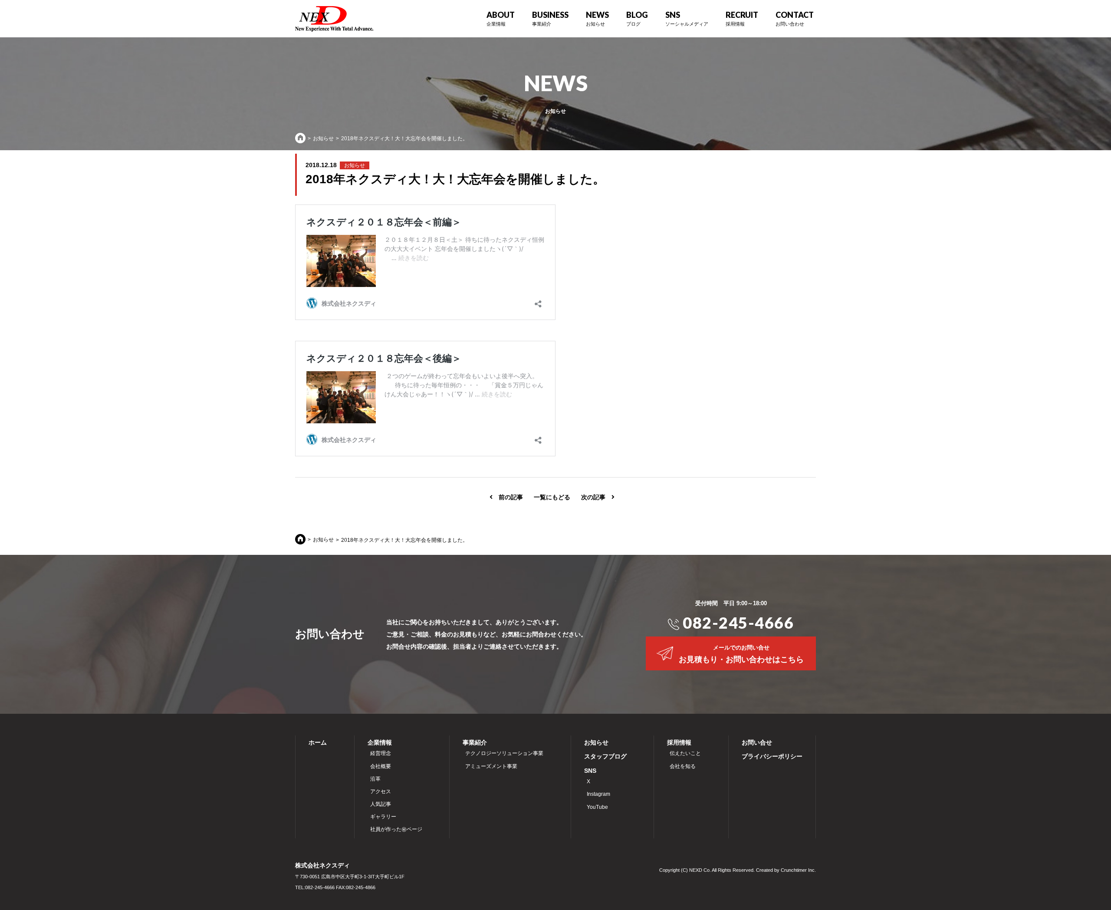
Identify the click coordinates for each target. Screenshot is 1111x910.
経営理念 (379, 753)
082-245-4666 (736, 622)
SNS (590, 770)
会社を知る (681, 766)
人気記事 (379, 804)
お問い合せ (757, 742)
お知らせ (323, 138)
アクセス (379, 791)
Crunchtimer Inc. (798, 870)
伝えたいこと (684, 753)
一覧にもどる (552, 497)
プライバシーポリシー (772, 756)
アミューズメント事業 (490, 766)
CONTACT (795, 18)
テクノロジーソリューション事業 (503, 753)
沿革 (374, 779)
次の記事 (596, 497)
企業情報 (380, 742)
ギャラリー (382, 817)
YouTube (596, 807)
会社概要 (379, 766)
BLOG (637, 18)
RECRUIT (742, 18)
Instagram (597, 794)
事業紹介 (475, 742)
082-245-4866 (360, 887)
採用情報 (679, 742)
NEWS (597, 18)
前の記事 (508, 497)
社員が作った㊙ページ (395, 829)
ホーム (318, 742)
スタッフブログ (605, 756)
